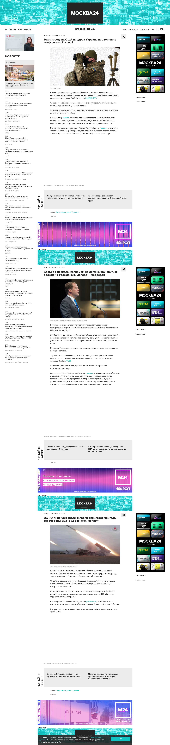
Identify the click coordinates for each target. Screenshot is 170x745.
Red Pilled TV (90, 98)
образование (13, 200)
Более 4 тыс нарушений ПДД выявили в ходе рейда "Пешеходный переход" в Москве (18, 175)
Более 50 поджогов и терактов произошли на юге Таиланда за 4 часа (18, 347)
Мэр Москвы (10, 62)
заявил (66, 117)
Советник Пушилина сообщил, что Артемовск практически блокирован (63, 675)
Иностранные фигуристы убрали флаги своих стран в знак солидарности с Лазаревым (19, 282)
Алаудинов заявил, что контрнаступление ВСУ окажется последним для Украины (66, 197)
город (15, 109)
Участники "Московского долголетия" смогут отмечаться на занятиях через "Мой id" (18, 315)
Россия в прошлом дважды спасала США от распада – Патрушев (66, 448)
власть (7, 263)
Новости (12, 56)
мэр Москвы (8, 109)
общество (21, 200)
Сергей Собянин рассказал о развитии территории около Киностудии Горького (19, 85)
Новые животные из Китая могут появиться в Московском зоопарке (17, 228)
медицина (22, 331)
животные (8, 167)
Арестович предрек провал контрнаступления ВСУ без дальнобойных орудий (107, 198)
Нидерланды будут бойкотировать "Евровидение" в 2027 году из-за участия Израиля (17, 117)
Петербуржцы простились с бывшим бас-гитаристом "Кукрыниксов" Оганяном (18, 358)
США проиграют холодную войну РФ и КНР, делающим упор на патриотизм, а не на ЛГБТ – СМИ (107, 449)
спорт (7, 286)
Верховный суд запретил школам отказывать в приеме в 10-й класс (17, 197)
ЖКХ (11, 222)
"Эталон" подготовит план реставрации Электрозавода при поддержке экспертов (16, 128)
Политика (62, 35)
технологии (15, 319)
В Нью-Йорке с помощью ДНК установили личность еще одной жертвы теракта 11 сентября (16, 140)
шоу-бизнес (8, 121)
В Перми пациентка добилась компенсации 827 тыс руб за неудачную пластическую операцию (18, 326)
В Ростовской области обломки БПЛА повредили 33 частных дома (18, 304)
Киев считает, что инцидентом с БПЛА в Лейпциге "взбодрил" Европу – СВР (18, 337)
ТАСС (68, 361)
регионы (17, 98)
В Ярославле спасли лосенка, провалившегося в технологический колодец (17, 208)
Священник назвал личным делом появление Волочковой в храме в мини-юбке (19, 151)
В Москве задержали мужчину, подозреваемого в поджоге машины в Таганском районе (18, 186)
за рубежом (16, 121)
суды (6, 200)
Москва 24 (85, 29)
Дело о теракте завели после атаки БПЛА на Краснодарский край (17, 94)
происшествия (9, 98)
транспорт (18, 179)
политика (8, 253)
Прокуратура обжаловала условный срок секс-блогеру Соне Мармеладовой (18, 238)
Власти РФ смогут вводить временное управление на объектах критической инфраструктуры (18, 270)
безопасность (9, 179)
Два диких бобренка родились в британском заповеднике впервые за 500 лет (18, 163)
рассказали (91, 601)
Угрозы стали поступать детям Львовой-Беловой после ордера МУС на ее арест (19, 249)
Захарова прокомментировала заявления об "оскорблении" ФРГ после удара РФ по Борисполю (19, 293)
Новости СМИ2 (42, 249)
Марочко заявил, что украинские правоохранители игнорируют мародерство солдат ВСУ (103, 676)
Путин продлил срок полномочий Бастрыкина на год (16, 259)
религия (15, 156)
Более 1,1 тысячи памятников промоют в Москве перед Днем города (18, 218)
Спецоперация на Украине (67, 212)
